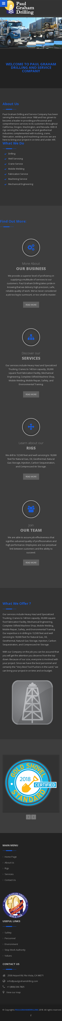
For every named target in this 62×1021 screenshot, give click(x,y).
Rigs (7, 868)
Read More (31, 304)
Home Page (11, 856)
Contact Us (10, 880)
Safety (8, 932)
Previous (28, 816)
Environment (11, 944)
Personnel (10, 938)
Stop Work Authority (15, 949)
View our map (13, 992)
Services (9, 874)
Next (33, 816)
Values (8, 955)
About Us (9, 862)
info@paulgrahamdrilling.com (22, 981)
